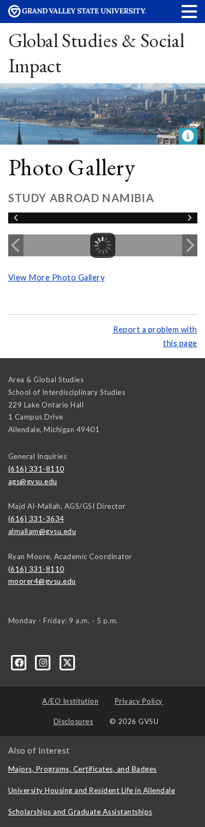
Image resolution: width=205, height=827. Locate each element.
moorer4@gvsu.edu (42, 581)
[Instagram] (44, 662)
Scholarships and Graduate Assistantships (80, 811)
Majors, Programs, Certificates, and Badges (82, 769)
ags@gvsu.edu (32, 481)
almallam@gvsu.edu (42, 531)
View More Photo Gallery (56, 277)
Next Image (189, 245)
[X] (67, 662)
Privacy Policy (139, 701)
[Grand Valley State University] (77, 14)
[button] (189, 11)
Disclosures (73, 721)
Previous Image (16, 245)
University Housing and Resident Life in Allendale (91, 790)
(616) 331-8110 (36, 468)
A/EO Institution (70, 701)
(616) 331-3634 (36, 518)
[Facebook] (20, 662)
